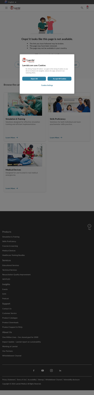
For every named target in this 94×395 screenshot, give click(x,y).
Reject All (34, 79)
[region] (47, 74)
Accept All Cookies (59, 79)
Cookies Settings (47, 85)
